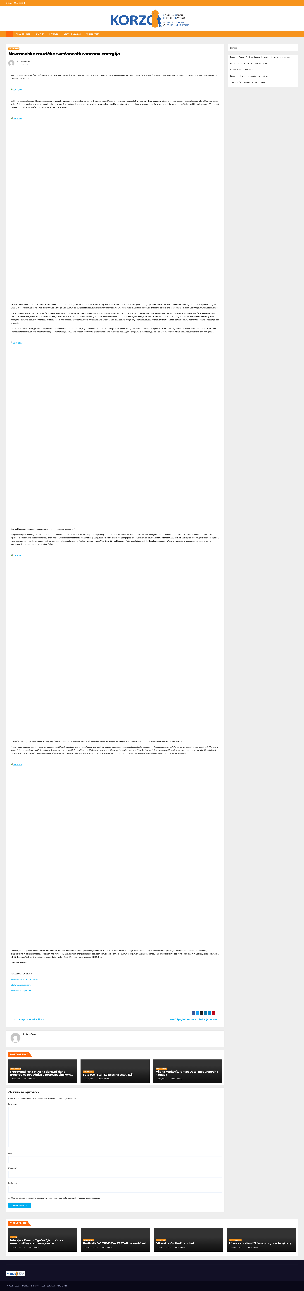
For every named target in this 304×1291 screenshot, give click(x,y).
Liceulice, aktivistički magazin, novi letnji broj (249, 76)
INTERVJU (54, 34)
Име (10, 1153)
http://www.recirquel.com (21, 991)
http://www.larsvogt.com (21, 985)
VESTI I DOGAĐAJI (72, 34)
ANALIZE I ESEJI (23, 34)
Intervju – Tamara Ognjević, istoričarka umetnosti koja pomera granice (260, 57)
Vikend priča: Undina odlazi (242, 70)
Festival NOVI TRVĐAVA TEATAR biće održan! (250, 63)
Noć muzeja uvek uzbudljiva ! (28, 1019)
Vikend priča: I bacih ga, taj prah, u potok (247, 82)
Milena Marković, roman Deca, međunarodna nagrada (187, 1073)
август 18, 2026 (92, 1247)
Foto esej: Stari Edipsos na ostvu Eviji (108, 1074)
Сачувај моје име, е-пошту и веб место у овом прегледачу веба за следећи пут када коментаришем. (55, 1198)
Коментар (13, 1104)
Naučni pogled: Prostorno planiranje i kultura (194, 1019)
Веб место (12, 1183)
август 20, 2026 (19, 1247)
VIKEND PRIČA (92, 34)
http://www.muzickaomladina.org (24, 979)
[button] (296, 34)
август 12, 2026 (238, 1247)
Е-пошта (12, 1168)
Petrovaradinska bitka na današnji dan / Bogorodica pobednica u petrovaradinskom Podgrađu (40, 1074)
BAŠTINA (40, 34)
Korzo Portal (17, 30)
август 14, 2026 (165, 1247)
